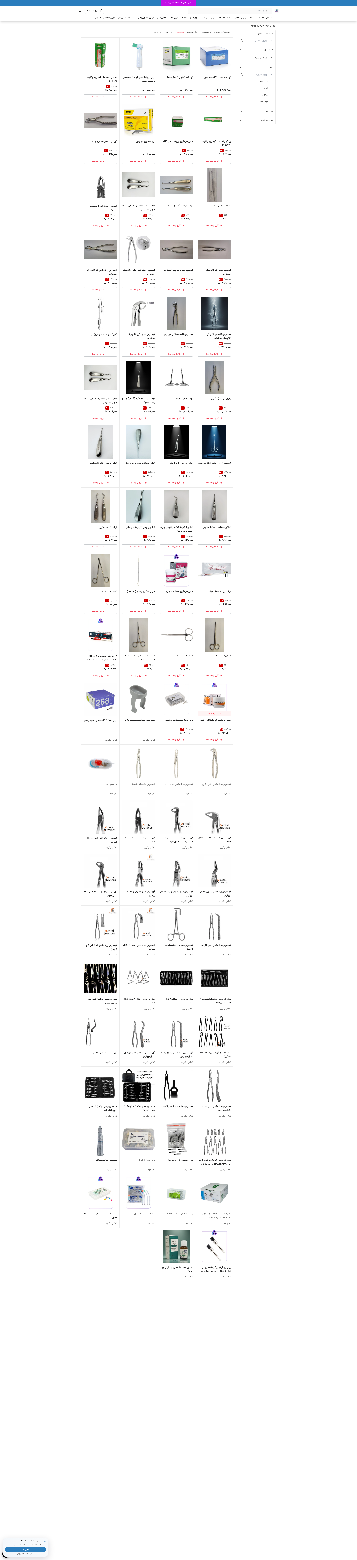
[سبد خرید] (79, 10)
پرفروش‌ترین (192, 32)
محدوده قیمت (266, 120)
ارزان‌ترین (168, 32)
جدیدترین (180, 32)
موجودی (269, 112)
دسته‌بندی (268, 50)
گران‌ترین (157, 32)
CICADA (265, 95)
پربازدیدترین (206, 32)
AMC (266, 88)
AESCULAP (263, 81)
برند (271, 68)
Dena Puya (263, 101)
